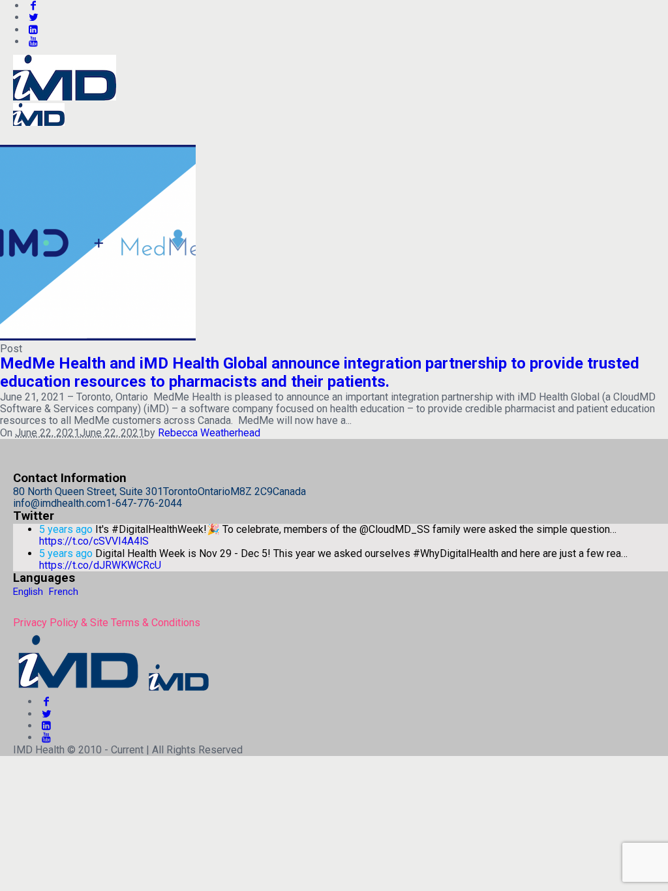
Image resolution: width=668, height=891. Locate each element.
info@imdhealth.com (59, 503)
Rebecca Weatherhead (209, 433)
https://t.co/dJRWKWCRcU (100, 565)
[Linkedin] (33, 29)
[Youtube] (33, 41)
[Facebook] (46, 701)
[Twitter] (33, 17)
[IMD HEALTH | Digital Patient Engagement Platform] (112, 690)
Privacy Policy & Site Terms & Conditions (106, 622)
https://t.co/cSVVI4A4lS (94, 541)
